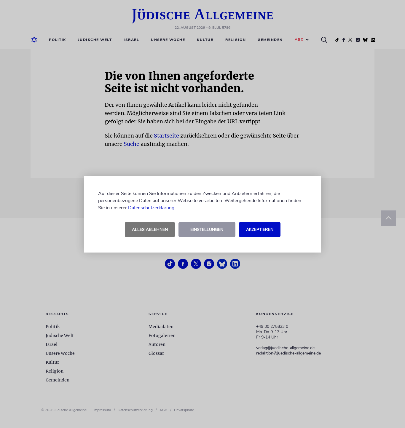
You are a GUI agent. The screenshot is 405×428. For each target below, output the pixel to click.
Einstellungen (206, 229)
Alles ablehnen (150, 229)
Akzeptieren (259, 229)
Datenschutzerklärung (151, 208)
